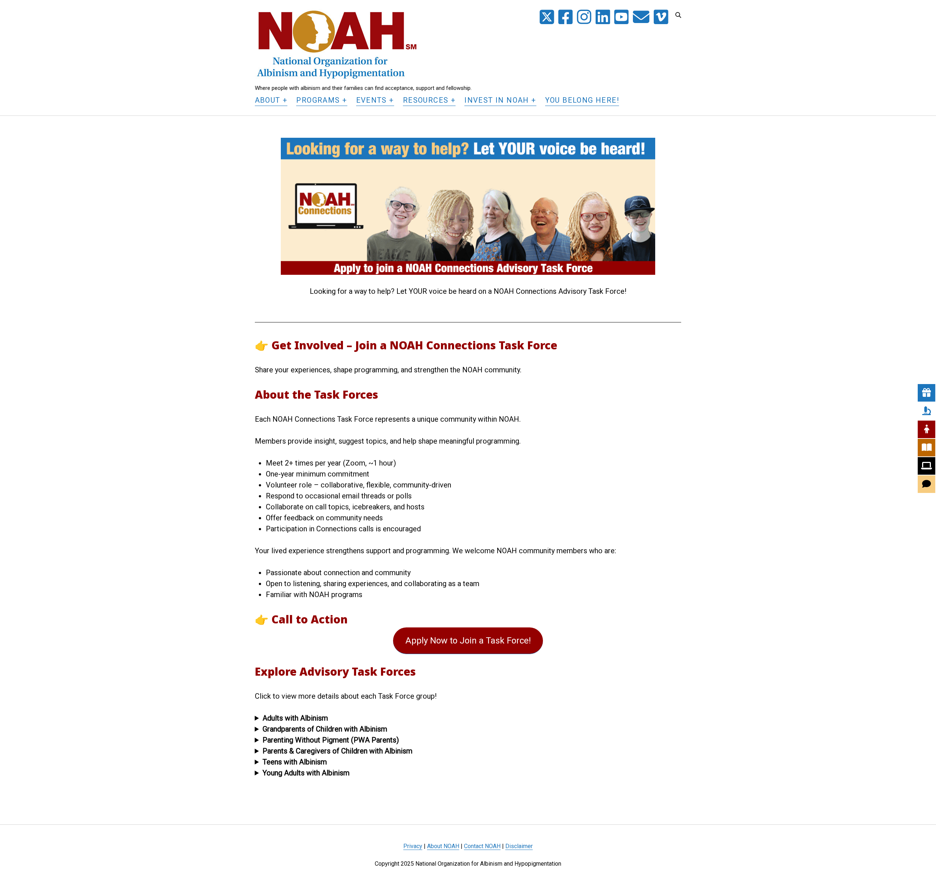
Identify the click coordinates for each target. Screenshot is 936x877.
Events (371, 100)
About (267, 100)
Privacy (412, 846)
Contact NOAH (482, 846)
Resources (426, 100)
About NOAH (443, 846)
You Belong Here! (582, 100)
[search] (678, 15)
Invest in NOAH (496, 100)
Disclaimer (519, 846)
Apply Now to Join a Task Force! (468, 640)
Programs (318, 100)
